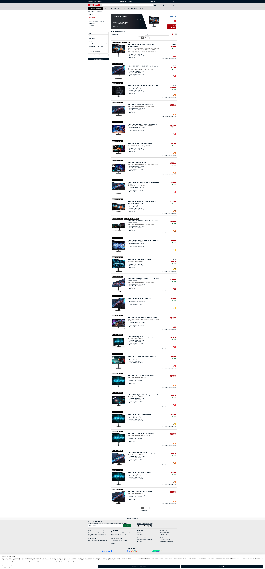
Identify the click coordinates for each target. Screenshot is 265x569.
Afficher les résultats (98, 59)
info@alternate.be (92, 535)
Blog (141, 8)
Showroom (152, 1)
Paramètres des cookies (165, 543)
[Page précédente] (139, 37)
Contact (139, 532)
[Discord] (150, 525)
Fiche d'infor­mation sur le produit (169, 23)
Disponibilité (92, 38)
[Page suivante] (148, 37)
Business (162, 536)
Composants (92, 27)
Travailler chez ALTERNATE (126, 1)
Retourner (139, 541)
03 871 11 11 (100, 541)
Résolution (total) (93, 43)
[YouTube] (144, 525)
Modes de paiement (141, 536)
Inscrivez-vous (127, 525)
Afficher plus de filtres (98, 54)
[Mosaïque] (175, 34)
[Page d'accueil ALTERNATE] (94, 5)
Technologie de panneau (94, 51)
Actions (113, 8)
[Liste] (172, 34)
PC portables (92, 23)
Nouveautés (91, 35)
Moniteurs (92, 18)
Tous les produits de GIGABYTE (96, 21)
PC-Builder (121, 8)
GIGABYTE (92, 11)
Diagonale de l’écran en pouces (96, 46)
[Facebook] (138, 525)
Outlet (106, 8)
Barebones (91, 25)
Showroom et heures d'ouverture (144, 539)
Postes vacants (163, 534)
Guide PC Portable (132, 8)
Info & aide (175, 1)
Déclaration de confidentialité (166, 541)
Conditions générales (164, 537)
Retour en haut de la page (132, 518)
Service (139, 542)
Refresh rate (92, 49)
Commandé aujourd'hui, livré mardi (95, 1)
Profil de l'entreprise (164, 532)
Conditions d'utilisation (165, 539)
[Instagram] (141, 525)
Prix (90, 33)
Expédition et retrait (141, 537)
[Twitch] (147, 525)
